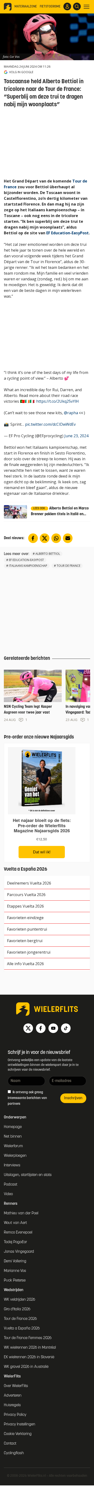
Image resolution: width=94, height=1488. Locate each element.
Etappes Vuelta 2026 (25, 906)
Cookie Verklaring (18, 1434)
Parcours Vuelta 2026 (26, 894)
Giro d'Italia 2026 (17, 1309)
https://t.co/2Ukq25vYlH (57, 401)
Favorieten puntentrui (27, 929)
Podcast (10, 1185)
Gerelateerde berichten (27, 658)
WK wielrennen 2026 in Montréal (30, 1348)
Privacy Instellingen (19, 1424)
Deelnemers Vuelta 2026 (29, 883)
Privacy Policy (15, 1415)
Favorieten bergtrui (24, 940)
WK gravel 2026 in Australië (26, 1367)
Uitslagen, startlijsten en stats (28, 1175)
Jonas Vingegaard (19, 1252)
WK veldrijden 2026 (19, 1300)
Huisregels (12, 1405)
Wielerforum (13, 1146)
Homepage (13, 1127)
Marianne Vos (15, 1271)
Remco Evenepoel (18, 1232)
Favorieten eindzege (25, 917)
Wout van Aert (15, 1223)
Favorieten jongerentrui (28, 952)
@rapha (71, 412)
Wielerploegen (15, 1156)
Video (8, 1194)
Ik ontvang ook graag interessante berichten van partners (27, 1098)
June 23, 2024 (76, 435)
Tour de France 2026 (20, 1319)
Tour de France (68, 566)
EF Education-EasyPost (67, 233)
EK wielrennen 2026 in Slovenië (29, 1357)
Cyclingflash (14, 1453)
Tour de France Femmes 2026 (28, 1338)
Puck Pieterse (15, 1280)
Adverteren (12, 1396)
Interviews (12, 1165)
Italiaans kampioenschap (28, 566)
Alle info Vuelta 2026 (25, 963)
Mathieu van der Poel (21, 1213)
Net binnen (13, 1137)
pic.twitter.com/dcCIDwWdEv (50, 424)
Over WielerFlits (16, 1386)
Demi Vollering (15, 1261)
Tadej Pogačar (15, 1242)
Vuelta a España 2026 (22, 1328)
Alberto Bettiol (47, 554)
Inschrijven (73, 1098)
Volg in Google (21, 72)
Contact (10, 1444)
